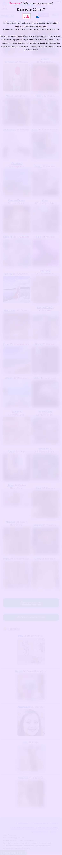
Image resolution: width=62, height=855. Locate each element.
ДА (26, 16)
